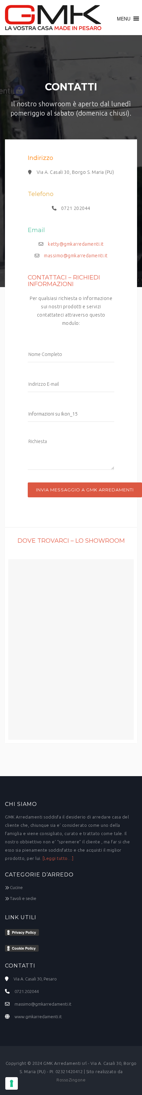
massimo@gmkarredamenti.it (76, 255)
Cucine (16, 887)
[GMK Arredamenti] (53, 17)
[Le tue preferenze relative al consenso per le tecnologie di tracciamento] (11, 1083)
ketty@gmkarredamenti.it (76, 244)
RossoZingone (71, 1079)
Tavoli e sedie (23, 898)
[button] (123, 18)
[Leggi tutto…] (58, 858)
